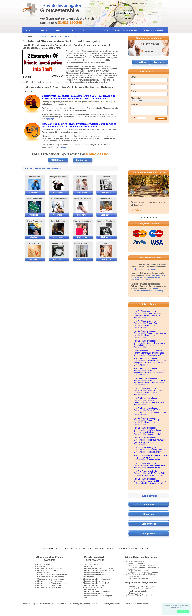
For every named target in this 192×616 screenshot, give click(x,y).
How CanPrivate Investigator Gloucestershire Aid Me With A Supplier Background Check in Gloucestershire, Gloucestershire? (149, 381)
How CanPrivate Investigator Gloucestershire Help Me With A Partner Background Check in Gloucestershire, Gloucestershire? (150, 362)
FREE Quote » (58, 160)
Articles (134, 548)
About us (64, 548)
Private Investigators (51, 548)
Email (133, 84)
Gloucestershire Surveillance (94, 581)
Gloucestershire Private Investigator (49, 558)
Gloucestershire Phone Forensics (96, 579)
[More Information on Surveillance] (34, 184)
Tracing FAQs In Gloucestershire (141, 595)
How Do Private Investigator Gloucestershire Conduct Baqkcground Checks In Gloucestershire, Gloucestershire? (149, 344)
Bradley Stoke (149, 524)
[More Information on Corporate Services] (106, 184)
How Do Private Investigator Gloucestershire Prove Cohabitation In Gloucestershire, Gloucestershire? (149, 465)
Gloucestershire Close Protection (50, 587)
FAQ (72, 30)
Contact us (125, 548)
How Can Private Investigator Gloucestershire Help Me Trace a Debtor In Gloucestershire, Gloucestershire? (150, 473)
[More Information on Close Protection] (34, 229)
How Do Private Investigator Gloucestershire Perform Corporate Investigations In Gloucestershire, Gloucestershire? (148, 324)
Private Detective (44, 564)
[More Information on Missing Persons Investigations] (58, 251)
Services (104, 30)
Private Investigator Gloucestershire (48, 37)
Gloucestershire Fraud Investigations (52, 575)
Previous (23, 77)
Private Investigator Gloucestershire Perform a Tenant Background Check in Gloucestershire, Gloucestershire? (150, 353)
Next (26, 77)
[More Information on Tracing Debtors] (34, 251)
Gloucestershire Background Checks (98, 568)
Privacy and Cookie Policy (80, 548)
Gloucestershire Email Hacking (95, 585)
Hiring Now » (141, 62)
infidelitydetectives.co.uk (149, 568)
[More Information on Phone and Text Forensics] (82, 207)
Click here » (34, 193)
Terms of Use (97, 548)
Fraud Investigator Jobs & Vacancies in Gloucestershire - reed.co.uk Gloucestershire (148, 277)
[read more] (50, 119)
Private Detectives (90, 564)
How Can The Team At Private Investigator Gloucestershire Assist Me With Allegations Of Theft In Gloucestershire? (79, 125)
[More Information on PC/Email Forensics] (58, 207)
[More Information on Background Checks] (58, 184)
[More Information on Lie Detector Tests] (34, 207)
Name (133, 77)
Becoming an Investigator (145, 269)
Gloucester (148, 514)
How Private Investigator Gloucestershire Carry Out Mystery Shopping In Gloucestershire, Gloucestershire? (150, 457)
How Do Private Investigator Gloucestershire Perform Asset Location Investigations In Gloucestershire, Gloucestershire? (150, 334)
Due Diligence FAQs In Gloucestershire (137, 592)
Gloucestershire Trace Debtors (49, 585)
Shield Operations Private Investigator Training (147, 289)
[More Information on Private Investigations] (106, 251)
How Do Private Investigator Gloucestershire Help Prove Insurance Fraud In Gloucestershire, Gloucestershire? (149, 441)
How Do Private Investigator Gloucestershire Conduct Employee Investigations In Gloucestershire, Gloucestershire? (148, 391)
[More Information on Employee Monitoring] (106, 229)
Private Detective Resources (141, 557)
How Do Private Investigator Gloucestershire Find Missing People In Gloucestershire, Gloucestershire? (150, 450)
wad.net (141, 564)
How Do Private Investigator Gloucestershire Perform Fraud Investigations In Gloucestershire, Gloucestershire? (147, 421)
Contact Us (43, 30)
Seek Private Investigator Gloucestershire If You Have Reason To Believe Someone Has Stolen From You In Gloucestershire (79, 97)
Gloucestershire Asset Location (50, 568)
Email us (149, 51)
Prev (132, 191)
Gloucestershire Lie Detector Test (50, 577)
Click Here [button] (179, 607)
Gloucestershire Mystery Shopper (96, 592)
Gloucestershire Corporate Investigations (48, 572)
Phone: (134, 91)
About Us (59, 30)
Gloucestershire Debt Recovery (95, 594)
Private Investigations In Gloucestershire (92, 588)
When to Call (136, 98)
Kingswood (149, 533)
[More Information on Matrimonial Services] (82, 184)
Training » (159, 62)
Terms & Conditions (112, 548)
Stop (29, 77)
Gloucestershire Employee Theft (96, 583)
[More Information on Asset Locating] (106, 207)
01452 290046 (151, 44)
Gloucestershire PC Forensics (49, 581)
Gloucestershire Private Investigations (52, 583)
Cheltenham (149, 504)
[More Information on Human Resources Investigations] (82, 251)
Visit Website (136, 210)
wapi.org (154, 572)
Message (134, 104)
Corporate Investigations (154, 30)
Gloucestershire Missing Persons (50, 579)
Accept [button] (183, 611)
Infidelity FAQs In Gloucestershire (141, 587)
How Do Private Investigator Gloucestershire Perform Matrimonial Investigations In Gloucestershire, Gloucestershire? (149, 314)
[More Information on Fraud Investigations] (82, 229)
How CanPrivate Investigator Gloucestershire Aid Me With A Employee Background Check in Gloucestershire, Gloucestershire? (150, 371)
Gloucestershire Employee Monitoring (98, 571)
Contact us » (82, 160)
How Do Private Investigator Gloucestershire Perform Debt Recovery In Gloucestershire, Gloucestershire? (150, 481)
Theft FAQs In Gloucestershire (140, 589)
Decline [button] (170, 611)
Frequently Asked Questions (141, 582)
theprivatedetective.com (138, 578)
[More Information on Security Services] (58, 229)
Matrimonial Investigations (126, 30)
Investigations (87, 30)
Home (28, 30)
